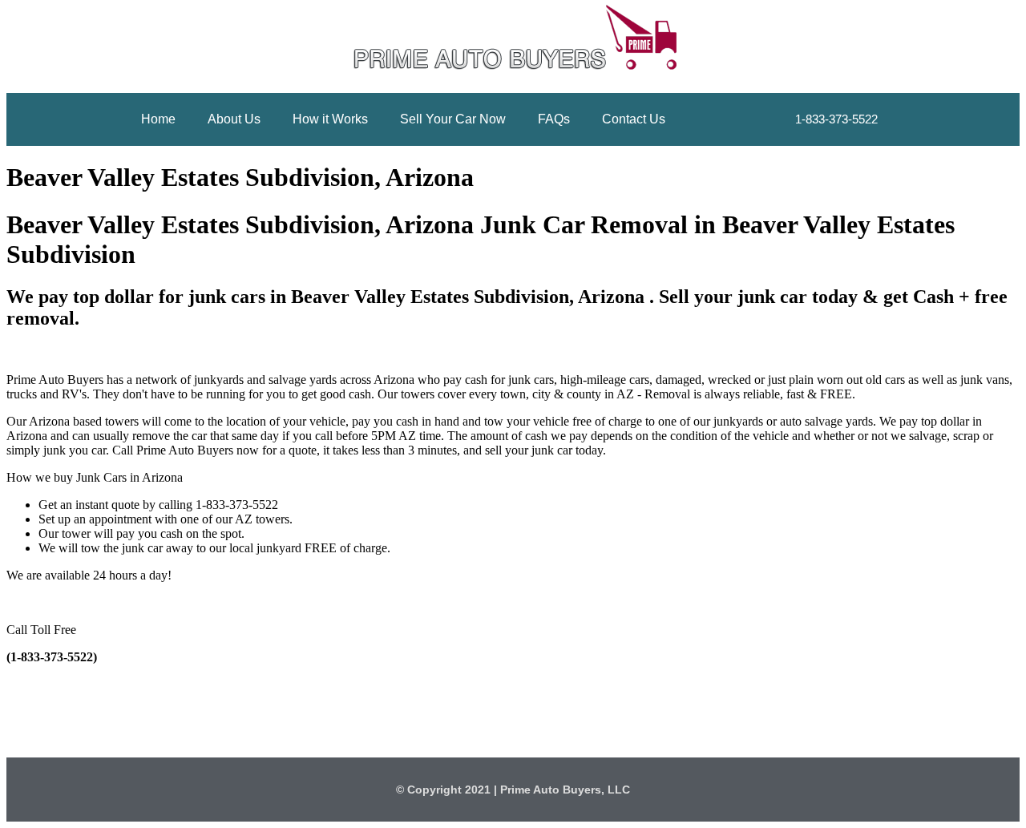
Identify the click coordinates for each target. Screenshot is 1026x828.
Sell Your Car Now (453, 119)
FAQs (554, 119)
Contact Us (633, 119)
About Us (234, 119)
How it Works (330, 119)
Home (158, 119)
